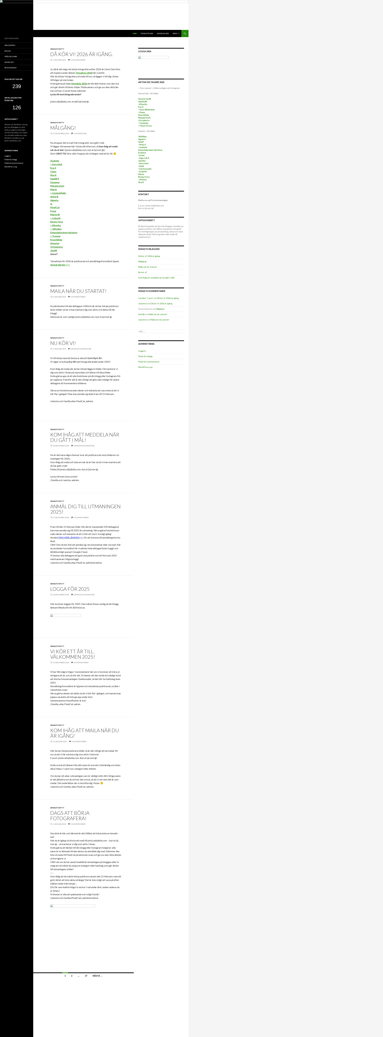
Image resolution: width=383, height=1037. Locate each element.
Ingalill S (54, 178)
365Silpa (142, 136)
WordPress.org (145, 367)
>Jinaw (141, 112)
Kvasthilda (56, 239)
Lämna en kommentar (80, 349)
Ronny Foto (56, 221)
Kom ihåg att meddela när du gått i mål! (84, 437)
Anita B (54, 196)
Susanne (55, 182)
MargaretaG (57, 185)
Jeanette (142, 303)
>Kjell (141, 166)
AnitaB (141, 314)
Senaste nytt (57, 49)
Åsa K (53, 175)
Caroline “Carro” (145, 298)
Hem (135, 33)
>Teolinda (143, 123)
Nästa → (97, 975)
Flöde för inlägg (145, 356)
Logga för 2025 (70, 589)
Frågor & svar (10, 56)
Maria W (55, 214)
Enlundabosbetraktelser (63, 232)
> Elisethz (55, 225)
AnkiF (141, 142)
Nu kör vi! (63, 343)
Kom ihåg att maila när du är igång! (84, 733)
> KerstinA (56, 164)
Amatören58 (144, 98)
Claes (53, 171)
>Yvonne (142, 179)
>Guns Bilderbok (146, 109)
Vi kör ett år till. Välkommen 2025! (72, 654)
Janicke (142, 160)
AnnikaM (142, 101)
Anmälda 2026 (163, 33)
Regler (7, 51)
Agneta (54, 200)
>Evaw (141, 155)
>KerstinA (143, 163)
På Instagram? (10, 68)
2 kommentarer (77, 60)
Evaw (53, 210)
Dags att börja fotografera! (69, 815)
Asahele (54, 160)
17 (86, 975)
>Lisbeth (142, 171)
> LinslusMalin (58, 193)
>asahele (142, 147)
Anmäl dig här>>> (60, 264)
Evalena (142, 152)
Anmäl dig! (9, 62)
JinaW (53, 250)
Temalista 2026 (146, 33)
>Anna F (142, 144)
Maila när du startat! (78, 291)
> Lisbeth (55, 218)
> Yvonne (55, 236)
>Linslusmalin (145, 168)
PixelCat (55, 207)
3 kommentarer (77, 297)
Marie (53, 189)
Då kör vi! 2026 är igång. (81, 54)
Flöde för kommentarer (148, 361)
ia (51, 203)
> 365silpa (55, 228)
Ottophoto (56, 246)
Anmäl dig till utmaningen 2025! (85, 509)
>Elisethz (142, 104)
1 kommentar (80, 133)
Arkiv (175, 33)
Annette (54, 243)
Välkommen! (9, 45)
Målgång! (63, 128)
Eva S (53, 167)
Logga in (142, 351)
